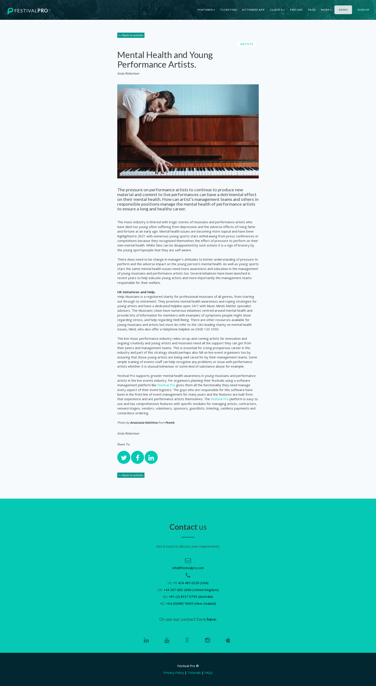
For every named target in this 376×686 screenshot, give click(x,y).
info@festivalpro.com (188, 568)
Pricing (296, 9)
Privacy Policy (173, 672)
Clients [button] (276, 9)
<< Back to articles (130, 35)
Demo (343, 9)
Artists (246, 44)
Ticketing (228, 9)
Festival (32, 10)
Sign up (363, 9)
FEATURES (205, 9)
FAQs (312, 9)
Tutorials (194, 672)
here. (212, 619)
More (325, 9)
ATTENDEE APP (253, 9)
